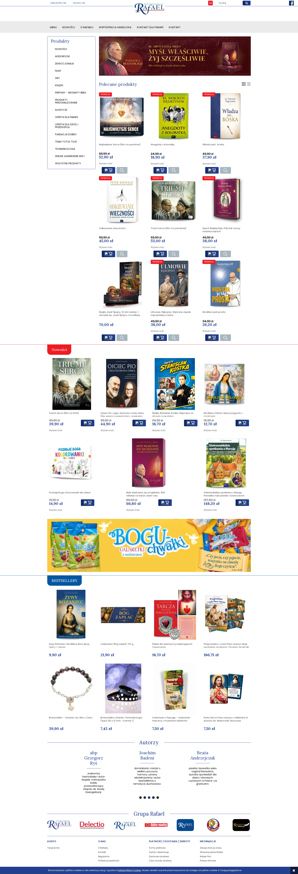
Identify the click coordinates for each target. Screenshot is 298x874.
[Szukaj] (247, 3)
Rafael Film (205, 856)
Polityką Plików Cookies (129, 870)
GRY (57, 78)
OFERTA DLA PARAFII (66, 117)
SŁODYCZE (61, 110)
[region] (175, 56)
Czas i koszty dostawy (160, 860)
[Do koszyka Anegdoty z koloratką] (160, 170)
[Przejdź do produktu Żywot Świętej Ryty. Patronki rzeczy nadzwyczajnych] (226, 200)
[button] (122, 170)
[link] (175, 56)
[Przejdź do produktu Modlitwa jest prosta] (226, 284)
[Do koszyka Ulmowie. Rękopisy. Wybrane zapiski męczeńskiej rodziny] (160, 337)
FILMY (58, 71)
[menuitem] (53, 27)
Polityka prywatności (108, 860)
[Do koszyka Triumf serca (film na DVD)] (87, 423)
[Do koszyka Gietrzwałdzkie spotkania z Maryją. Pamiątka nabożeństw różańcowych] (242, 502)
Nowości (61, 49)
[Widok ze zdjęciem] (244, 84)
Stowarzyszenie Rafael (211, 852)
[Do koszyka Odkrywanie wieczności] (108, 254)
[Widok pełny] (249, 84)
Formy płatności (157, 847)
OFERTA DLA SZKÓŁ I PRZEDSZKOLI (66, 126)
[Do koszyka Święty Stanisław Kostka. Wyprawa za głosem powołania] (190, 423)
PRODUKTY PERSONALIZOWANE (66, 101)
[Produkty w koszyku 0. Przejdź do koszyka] (208, 3)
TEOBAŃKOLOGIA (65, 149)
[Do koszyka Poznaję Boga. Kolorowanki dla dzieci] (87, 502)
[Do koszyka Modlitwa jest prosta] (212, 337)
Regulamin (104, 856)
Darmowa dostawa (159, 856)
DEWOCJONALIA (64, 63)
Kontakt (102, 852)
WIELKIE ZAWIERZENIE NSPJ (70, 156)
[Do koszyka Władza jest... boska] (212, 170)
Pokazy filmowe (208, 860)
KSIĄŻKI (59, 85)
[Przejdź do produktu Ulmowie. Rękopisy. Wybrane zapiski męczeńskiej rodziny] (175, 284)
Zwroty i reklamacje (159, 852)
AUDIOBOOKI (62, 56)
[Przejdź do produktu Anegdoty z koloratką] (175, 116)
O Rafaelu (103, 847)
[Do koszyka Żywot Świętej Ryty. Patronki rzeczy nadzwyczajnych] (212, 254)
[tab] (140, 797)
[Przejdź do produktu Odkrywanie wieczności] (123, 200)
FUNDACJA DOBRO (66, 134)
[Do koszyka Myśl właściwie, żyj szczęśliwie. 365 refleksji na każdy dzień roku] (165, 502)
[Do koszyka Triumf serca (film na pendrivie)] (160, 254)
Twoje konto (53, 847)
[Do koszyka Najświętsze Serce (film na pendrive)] (108, 170)
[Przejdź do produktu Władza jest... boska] (226, 116)
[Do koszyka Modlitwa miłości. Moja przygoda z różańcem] (242, 423)
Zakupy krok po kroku (211, 847)
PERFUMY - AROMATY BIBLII (70, 92)
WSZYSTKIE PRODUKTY (68, 163)
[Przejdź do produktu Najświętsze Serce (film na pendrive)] (123, 116)
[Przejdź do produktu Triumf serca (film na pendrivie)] (175, 200)
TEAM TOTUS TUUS (66, 141)
